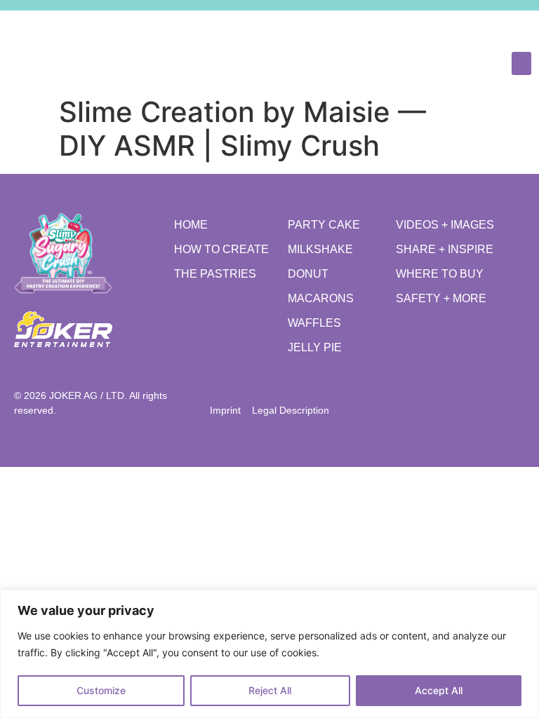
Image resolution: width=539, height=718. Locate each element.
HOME (191, 225)
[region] (269, 654)
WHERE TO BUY (440, 274)
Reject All (269, 690)
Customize (101, 690)
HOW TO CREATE (221, 249)
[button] (521, 63)
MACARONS (321, 298)
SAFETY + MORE (441, 298)
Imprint (229, 410)
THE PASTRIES (215, 274)
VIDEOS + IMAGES (445, 225)
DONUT (308, 274)
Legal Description (290, 410)
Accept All (439, 690)
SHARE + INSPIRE (444, 249)
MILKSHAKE (320, 249)
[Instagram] (489, 27)
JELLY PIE (315, 347)
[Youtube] (519, 27)
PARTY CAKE (324, 225)
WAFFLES (314, 323)
